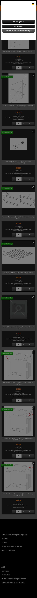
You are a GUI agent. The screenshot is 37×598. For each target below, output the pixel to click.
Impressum (13, 35)
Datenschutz (23, 35)
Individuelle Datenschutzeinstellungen (18, 30)
